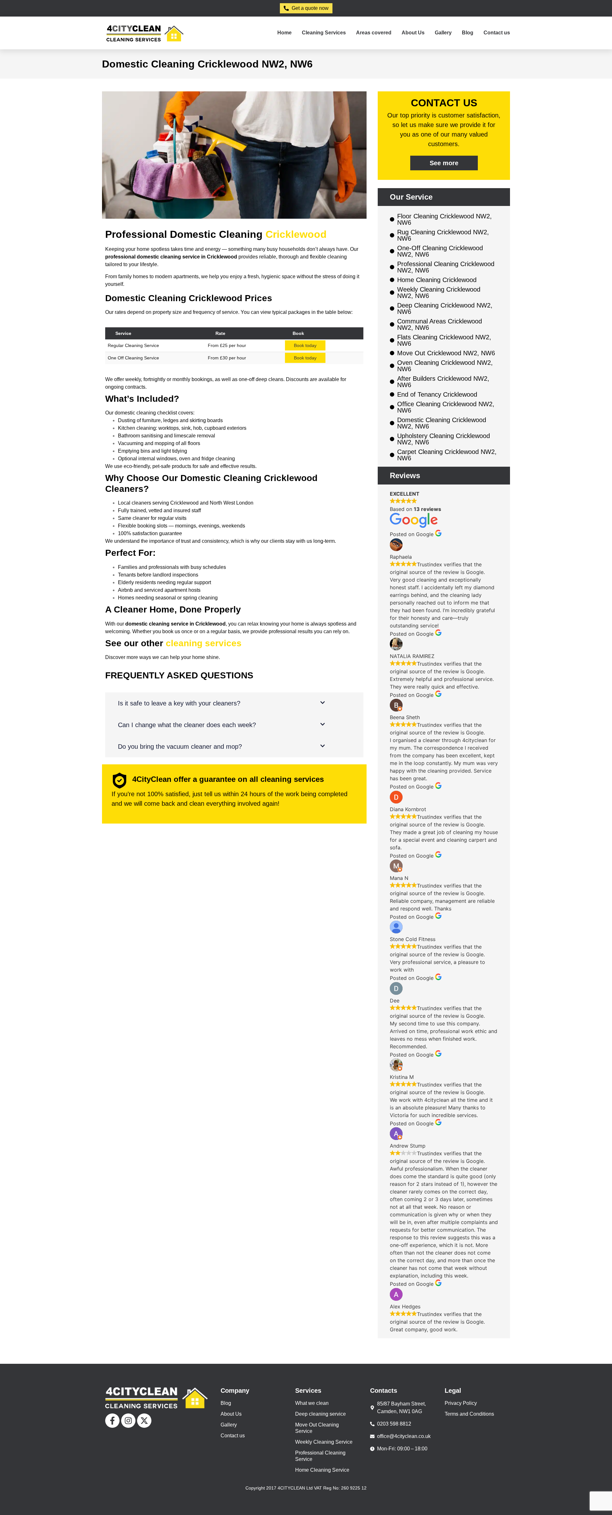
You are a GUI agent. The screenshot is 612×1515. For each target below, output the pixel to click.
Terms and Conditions (469, 1414)
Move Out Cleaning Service (317, 1428)
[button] (234, 703)
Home (284, 32)
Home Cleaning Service (322, 1470)
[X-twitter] (144, 1420)
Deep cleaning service (320, 1414)
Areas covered (373, 32)
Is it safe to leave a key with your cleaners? (179, 703)
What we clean (312, 1403)
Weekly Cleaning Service (324, 1442)
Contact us (497, 32)
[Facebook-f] (112, 1420)
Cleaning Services (324, 32)
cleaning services (204, 643)
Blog (467, 32)
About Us (413, 32)
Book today (305, 345)
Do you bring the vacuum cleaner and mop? (180, 746)
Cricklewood (296, 234)
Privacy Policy (461, 1403)
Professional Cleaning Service (320, 1456)
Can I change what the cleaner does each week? (187, 724)
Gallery (443, 32)
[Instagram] (128, 1420)
